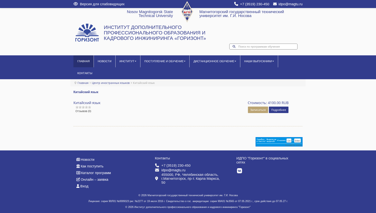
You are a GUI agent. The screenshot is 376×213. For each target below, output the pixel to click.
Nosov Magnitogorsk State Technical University (150, 14)
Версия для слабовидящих (102, 4)
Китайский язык (86, 102)
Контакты (84, 73)
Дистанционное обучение (213, 61)
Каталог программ (96, 173)
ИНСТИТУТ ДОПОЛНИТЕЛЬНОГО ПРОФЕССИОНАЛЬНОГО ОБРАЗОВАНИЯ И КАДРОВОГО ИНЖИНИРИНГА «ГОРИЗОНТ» (155, 33)
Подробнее (278, 110)
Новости (104, 61)
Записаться (258, 110)
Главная (83, 61)
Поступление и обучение (163, 61)
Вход (84, 186)
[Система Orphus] (279, 141)
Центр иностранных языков (111, 83)
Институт (126, 61)
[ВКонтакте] (239, 171)
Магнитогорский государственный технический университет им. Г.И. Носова (241, 14)
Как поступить (92, 166)
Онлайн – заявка (94, 180)
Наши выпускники (258, 61)
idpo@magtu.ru (290, 4)
